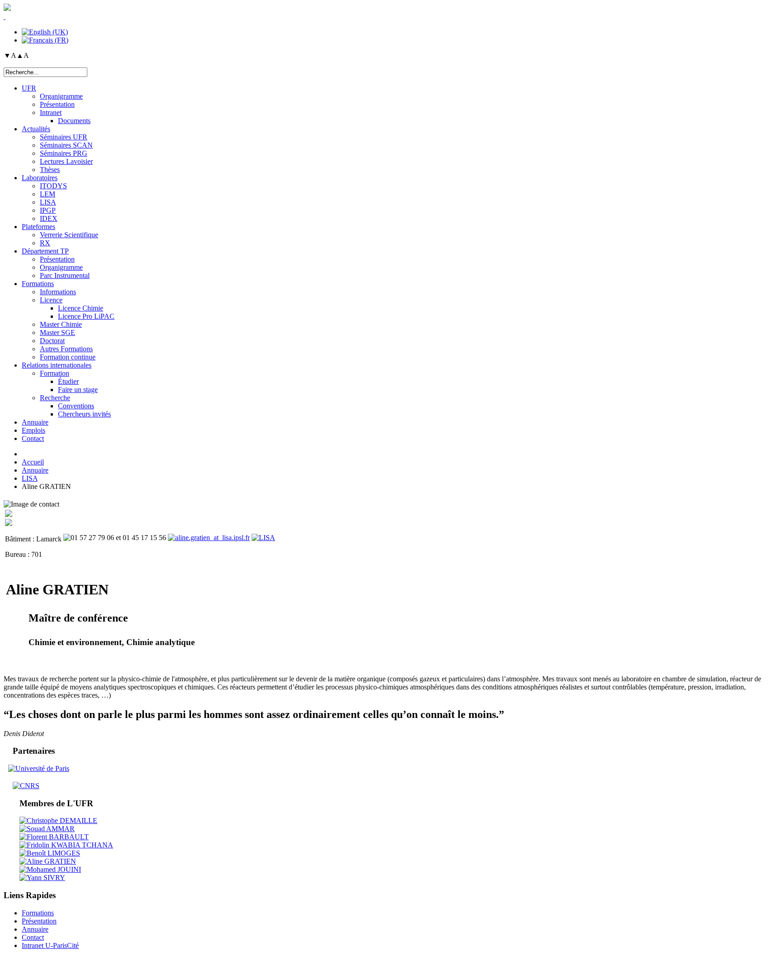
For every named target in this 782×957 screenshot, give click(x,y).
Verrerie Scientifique (69, 235)
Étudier (68, 381)
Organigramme (61, 96)
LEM (47, 194)
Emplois (33, 430)
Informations (58, 292)
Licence (51, 300)
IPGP (48, 210)
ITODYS (53, 186)
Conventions (76, 406)
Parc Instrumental (65, 275)
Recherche (55, 398)
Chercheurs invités (84, 414)
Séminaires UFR (63, 137)
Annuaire (35, 422)
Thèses (50, 169)
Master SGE (57, 332)
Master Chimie (61, 324)
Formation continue (67, 357)
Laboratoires (39, 178)
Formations (38, 283)
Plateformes (38, 226)
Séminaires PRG (63, 153)
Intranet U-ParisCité (50, 945)
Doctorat (52, 341)
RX (45, 243)
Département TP (45, 251)
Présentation (57, 104)
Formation (54, 373)
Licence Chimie (80, 308)
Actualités (36, 129)
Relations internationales (56, 365)
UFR (29, 88)
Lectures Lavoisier (66, 161)
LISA (48, 202)
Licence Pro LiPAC (86, 316)
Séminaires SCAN (66, 145)
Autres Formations (66, 349)
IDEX (48, 218)
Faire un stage (78, 389)
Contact (33, 438)
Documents (74, 120)
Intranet (51, 112)
